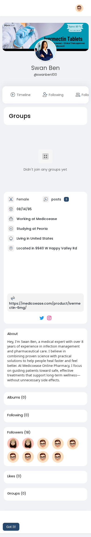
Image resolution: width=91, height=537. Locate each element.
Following (15, 415)
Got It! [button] (11, 526)
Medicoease (46, 218)
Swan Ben (45, 68)
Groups (13, 493)
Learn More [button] (55, 520)
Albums (13, 397)
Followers (15, 432)
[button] (81, 8)
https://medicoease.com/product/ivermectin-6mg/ (44, 305)
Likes (11, 476)
